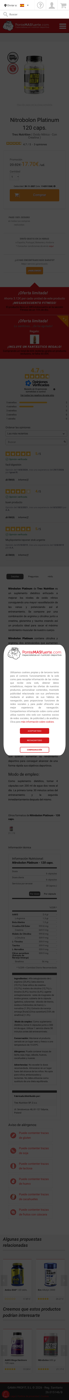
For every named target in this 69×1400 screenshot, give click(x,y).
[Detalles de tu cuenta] (51, 5)
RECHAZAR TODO (34, 740)
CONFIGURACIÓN (34, 750)
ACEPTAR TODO (34, 731)
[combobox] (25, 5)
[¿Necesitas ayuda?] (40, 5)
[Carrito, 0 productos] (63, 5)
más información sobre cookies (37, 721)
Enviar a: (12, 5)
